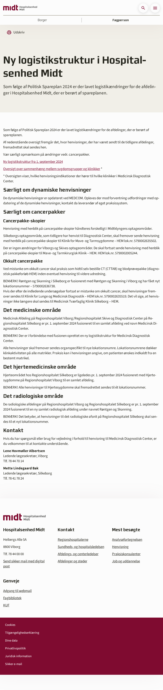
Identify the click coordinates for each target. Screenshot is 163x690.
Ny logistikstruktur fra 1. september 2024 (33, 161)
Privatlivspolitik (15, 648)
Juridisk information (18, 656)
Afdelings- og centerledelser (78, 554)
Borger (42, 20)
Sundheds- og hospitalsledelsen (81, 546)
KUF (6, 605)
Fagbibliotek (12, 598)
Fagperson (120, 20)
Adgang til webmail (17, 590)
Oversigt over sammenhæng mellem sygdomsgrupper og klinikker (51, 168)
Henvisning (120, 546)
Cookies (10, 625)
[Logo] (20, 8)
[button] (143, 8)
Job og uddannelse (126, 561)
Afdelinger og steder (72, 561)
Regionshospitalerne (73, 539)
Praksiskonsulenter (126, 554)
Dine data (11, 640)
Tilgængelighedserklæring (22, 633)
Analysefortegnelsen (127, 539)
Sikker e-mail (13, 664)
